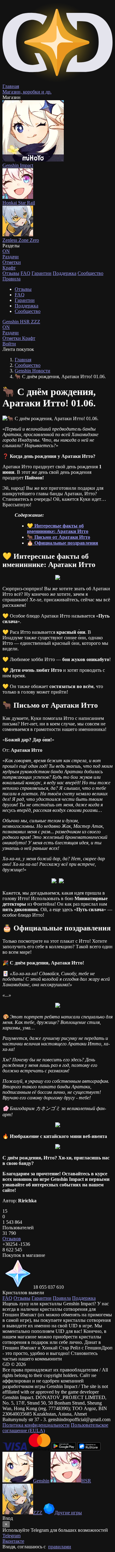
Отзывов (11, 1238)
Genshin (11, 321)
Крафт (9, 267)
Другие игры (68, 1512)
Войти (9, 343)
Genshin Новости (32, 370)
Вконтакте (13, 1541)
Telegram (11, 1535)
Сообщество (90, 273)
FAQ (25, 273)
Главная (23, 359)
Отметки (12, 338)
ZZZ (35, 321)
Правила (11, 278)
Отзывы (10, 273)
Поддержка (64, 273)
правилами (59, 1546)
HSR (25, 321)
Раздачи (10, 330)
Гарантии (42, 273)
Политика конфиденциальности (36, 1425)
